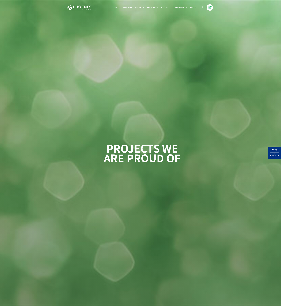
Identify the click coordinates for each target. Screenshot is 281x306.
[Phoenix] (79, 7)
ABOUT (117, 7)
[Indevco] (274, 153)
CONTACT (194, 7)
